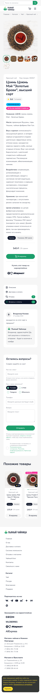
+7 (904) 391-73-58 (11, 652)
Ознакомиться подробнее (23, 684)
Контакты (9, 562)
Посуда (9, 581)
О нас (8, 543)
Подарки (9, 589)
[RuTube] (21, 600)
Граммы (11, 238)
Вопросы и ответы (21, 302)
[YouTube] (16, 600)
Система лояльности (14, 550)
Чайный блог (11, 558)
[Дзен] (26, 600)
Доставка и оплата (15, 292)
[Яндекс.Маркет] (16, 273)
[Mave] (31, 600)
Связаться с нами (12, 566)
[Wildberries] (11, 622)
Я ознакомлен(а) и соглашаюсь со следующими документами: (20, 448)
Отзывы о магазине (13, 554)
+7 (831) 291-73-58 (11, 649)
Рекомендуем (13, 104)
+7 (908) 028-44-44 (11, 668)
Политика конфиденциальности (17, 450)
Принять (8, 689)
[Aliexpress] (11, 631)
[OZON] (10, 617)
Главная (9, 539)
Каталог (9, 573)
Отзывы (21, 297)
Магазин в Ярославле (13, 657)
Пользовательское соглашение (16, 448)
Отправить (20, 428)
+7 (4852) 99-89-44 (11, 666)
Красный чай (11, 78)
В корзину (22, 256)
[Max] (6, 605)
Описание (12, 287)
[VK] (6, 600)
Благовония (10, 585)
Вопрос (9, 408)
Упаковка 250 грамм (24, 238)
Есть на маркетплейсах (18, 108)
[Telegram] (11, 600)
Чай (7, 577)
